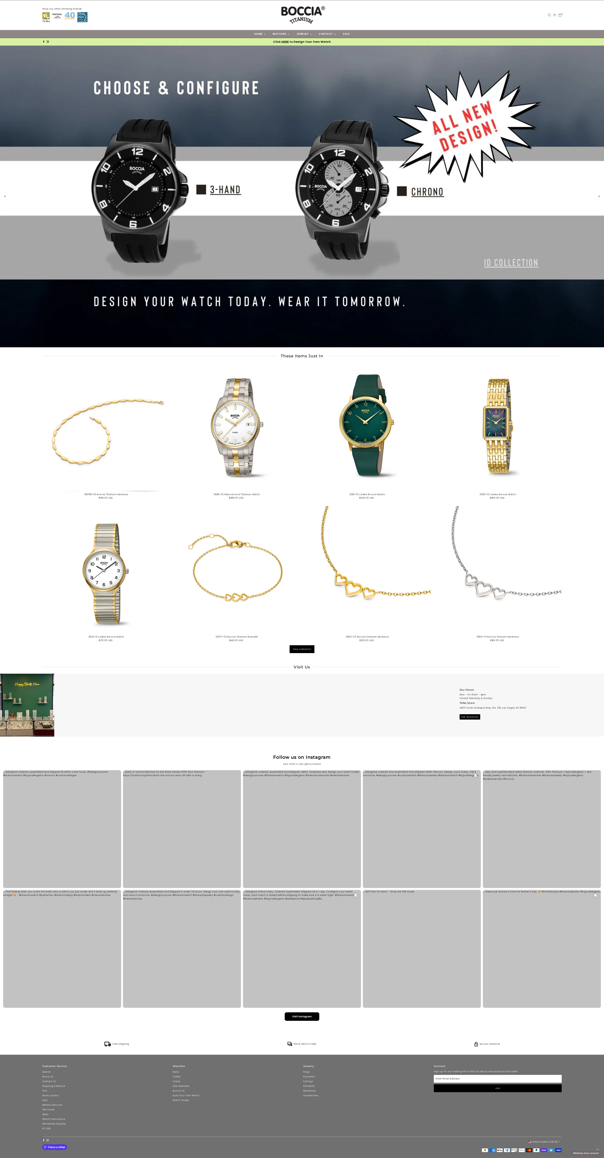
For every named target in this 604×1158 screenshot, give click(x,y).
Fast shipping (121, 1144)
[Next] (598, 246)
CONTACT (326, 34)
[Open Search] (549, 15)
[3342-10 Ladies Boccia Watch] (106, 670)
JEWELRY (303, 34)
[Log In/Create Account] (554, 15)
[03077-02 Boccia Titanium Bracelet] (237, 670)
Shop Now (80, 251)
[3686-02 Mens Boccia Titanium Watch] (237, 528)
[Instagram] (48, 42)
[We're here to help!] (289, 1146)
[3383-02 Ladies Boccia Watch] (498, 528)
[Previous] (5, 246)
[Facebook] (43, 42)
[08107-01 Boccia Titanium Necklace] (498, 670)
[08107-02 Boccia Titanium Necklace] (367, 670)
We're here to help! (305, 1144)
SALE (346, 34)
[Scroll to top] (598, 1149)
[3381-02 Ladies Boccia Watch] (367, 528)
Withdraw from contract (586, 1153)
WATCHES (280, 34)
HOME (258, 34)
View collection (302, 749)
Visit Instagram (302, 1117)
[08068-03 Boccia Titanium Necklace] (106, 528)
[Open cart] (560, 15)
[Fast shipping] (107, 1146)
